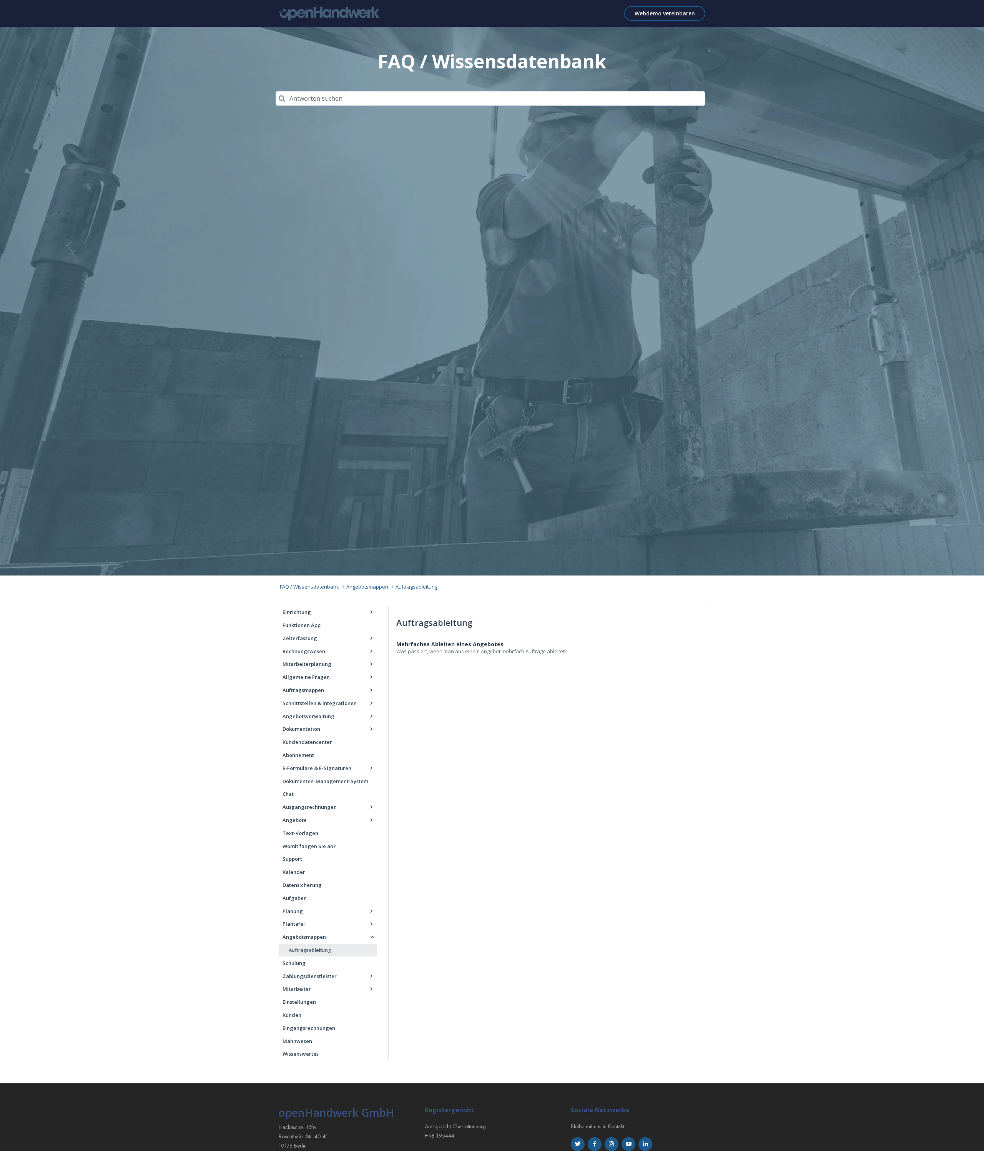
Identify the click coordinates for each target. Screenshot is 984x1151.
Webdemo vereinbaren (665, 13)
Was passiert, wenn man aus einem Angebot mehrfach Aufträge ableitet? (481, 651)
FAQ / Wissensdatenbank (309, 586)
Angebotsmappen (367, 586)
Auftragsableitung (416, 586)
